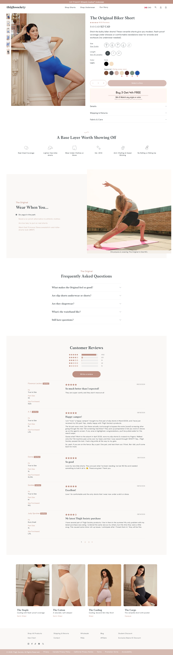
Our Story (104, 7)
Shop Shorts (70, 7)
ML (118, 45)
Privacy (46, 652)
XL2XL (129, 45)
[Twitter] (43, 644)
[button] (94, 22)
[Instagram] (28, 644)
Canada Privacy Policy (61, 652)
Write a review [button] (86, 374)
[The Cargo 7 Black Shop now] (140, 585)
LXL (123, 45)
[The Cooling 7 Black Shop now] (104, 585)
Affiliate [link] (104, 638)
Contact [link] (57, 638)
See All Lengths (96, 54)
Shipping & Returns (99, 113)
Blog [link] (102, 633)
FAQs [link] (82, 638)
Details (93, 106)
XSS (106, 45)
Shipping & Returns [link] (61, 633)
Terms (99, 652)
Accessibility (127, 652)
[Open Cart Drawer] (166, 7)
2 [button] (85, 542)
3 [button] (88, 542)
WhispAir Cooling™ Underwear (92, 2)
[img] (71, 384)
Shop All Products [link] (35, 633)
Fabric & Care (96, 119)
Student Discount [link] (125, 633)
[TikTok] (35, 644)
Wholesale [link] (84, 633)
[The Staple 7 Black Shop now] (32, 585)
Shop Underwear (87, 7)
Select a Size (137, 83)
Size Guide (94, 46)
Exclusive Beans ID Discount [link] (129, 638)
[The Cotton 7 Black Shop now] (68, 585)
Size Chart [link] (32, 638)
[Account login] (161, 7)
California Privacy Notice (83, 652)
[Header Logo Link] (16, 7)
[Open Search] (155, 7)
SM (112, 45)
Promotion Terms (111, 652)
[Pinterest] (39, 644)
